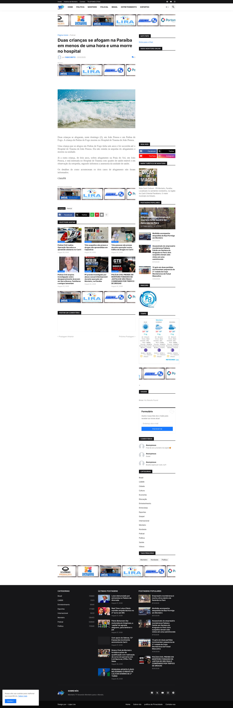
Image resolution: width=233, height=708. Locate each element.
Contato (82, 2)
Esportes (144, 7)
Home (60, 2)
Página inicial (63, 35)
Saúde (141, 542)
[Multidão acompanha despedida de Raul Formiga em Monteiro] (145, 236)
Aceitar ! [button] (10, 701)
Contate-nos (170, 704)
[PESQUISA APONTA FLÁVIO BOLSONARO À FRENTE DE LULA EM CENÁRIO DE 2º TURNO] (104, 672)
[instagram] (174, 1)
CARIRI (141, 482)
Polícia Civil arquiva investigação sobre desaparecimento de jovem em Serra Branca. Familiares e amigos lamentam (69, 279)
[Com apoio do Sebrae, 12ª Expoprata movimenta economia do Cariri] (104, 641)
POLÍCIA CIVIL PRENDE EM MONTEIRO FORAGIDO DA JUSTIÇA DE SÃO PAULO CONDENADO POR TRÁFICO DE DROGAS (122, 279)
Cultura (142, 491)
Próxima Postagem (126, 336)
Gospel (141, 516)
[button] (167, 7)
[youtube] (171, 1)
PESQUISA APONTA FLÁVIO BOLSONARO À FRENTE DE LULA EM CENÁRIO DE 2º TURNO (123, 672)
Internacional (144, 521)
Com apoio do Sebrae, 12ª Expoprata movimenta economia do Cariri (122, 640)
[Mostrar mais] (106, 215)
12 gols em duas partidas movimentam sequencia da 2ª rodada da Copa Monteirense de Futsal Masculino (163, 271)
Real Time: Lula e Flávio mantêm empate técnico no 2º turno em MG (123, 610)
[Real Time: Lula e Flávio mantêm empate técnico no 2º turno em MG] (104, 611)
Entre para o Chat (146, 42)
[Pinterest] (97, 215)
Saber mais (22, 696)
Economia (143, 495)
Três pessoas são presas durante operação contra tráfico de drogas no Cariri (122, 247)
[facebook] (167, 1)
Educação (143, 499)
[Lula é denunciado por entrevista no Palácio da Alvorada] (104, 599)
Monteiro (92, 7)
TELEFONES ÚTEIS (93, 2)
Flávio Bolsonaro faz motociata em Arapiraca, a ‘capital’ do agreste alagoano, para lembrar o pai (122, 625)
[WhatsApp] (92, 215)
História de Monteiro (71, 2)
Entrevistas (143, 508)
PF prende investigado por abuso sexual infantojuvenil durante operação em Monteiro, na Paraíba (96, 278)
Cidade (142, 486)
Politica (80, 7)
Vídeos (141, 546)
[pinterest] (173, 693)
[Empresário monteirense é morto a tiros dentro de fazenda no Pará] (144, 599)
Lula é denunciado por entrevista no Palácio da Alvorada (121, 598)
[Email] (102, 215)
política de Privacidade (153, 704)
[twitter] (157, 693)
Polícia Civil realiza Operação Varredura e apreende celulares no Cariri (69, 247)
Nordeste (142, 529)
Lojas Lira (71, 704)
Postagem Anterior (66, 336)
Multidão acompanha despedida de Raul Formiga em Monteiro (163, 235)
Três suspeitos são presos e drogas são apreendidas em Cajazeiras (96, 247)
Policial (104, 7)
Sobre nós (137, 704)
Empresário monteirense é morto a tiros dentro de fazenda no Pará (163, 598)
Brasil (115, 7)
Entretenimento (129, 7)
